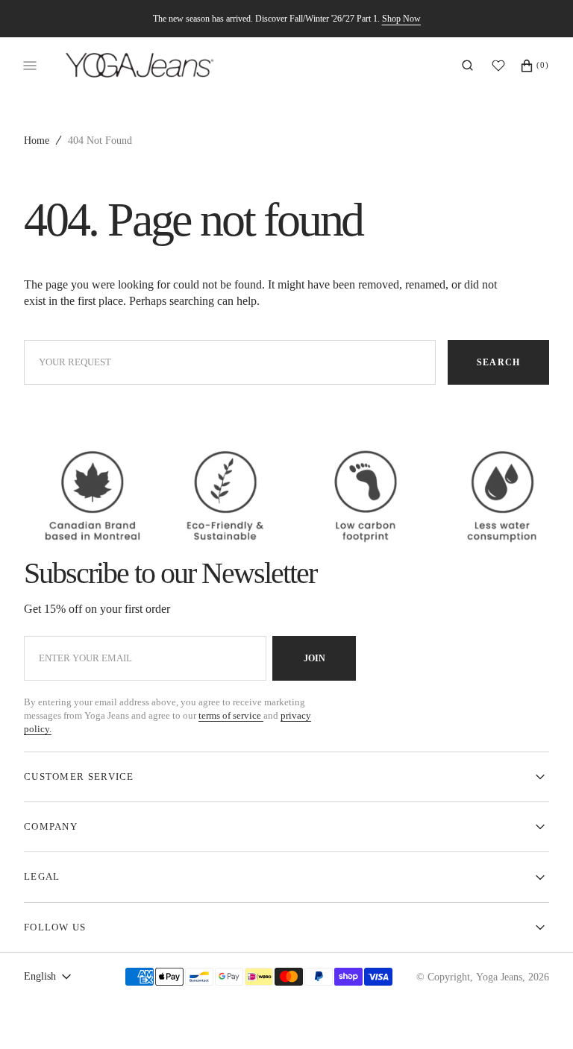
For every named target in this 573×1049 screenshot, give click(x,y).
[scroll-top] (538, 1014)
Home (36, 140)
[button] (467, 65)
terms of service (230, 715)
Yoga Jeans (499, 977)
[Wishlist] (502, 65)
